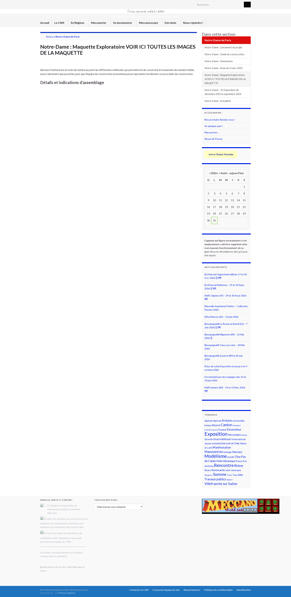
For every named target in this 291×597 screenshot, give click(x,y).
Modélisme (215, 456)
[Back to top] (283, 589)
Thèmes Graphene (66, 593)
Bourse (216, 425)
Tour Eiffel (238, 475)
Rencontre (224, 465)
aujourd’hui (236, 173)
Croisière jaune (211, 430)
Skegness (208, 475)
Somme (219, 474)
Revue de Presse (213, 138)
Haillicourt (225, 439)
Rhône (238, 466)
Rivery (207, 470)
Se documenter (123, 22)
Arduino (227, 420)
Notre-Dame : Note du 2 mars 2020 (223, 68)
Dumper (222, 429)
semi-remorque (233, 470)
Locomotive (219, 443)
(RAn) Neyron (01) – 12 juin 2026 (221, 316)
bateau (208, 425)
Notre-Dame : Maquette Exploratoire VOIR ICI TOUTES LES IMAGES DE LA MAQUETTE (225, 79)
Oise (238, 456)
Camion (226, 425)
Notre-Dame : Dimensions (219, 61)
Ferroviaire (234, 434)
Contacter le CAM (139, 589)
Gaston (244, 435)
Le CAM (59, 22)
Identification (243, 589)
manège (227, 452)
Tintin (229, 475)
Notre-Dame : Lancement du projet (223, 47)
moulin (230, 457)
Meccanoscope (148, 22)
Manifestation (222, 447)
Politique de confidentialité (218, 589)
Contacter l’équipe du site (166, 589)
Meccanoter (99, 22)
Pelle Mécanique (225, 460)
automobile (238, 420)
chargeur (237, 425)
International (239, 439)
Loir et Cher (233, 443)
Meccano (237, 451)
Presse (239, 461)
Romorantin (218, 470)
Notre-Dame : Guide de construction (224, 54)
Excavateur (234, 429)
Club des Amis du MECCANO (145, 10)
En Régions (78, 22)
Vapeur (230, 479)
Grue (216, 439)
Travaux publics (215, 479)
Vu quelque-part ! (213, 126)
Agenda (208, 420)
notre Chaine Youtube (221, 154)
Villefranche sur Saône (220, 484)
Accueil (44, 22)
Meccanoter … (211, 132)
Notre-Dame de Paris (68, 36)
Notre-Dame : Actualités (218, 100)
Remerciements (192, 589)
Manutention (213, 452)
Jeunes (208, 443)
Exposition (216, 434)
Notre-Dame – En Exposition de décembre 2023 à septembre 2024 (223, 92)
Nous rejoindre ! (193, 22)
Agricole (217, 420)
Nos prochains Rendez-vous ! (219, 119)
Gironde (208, 439)
